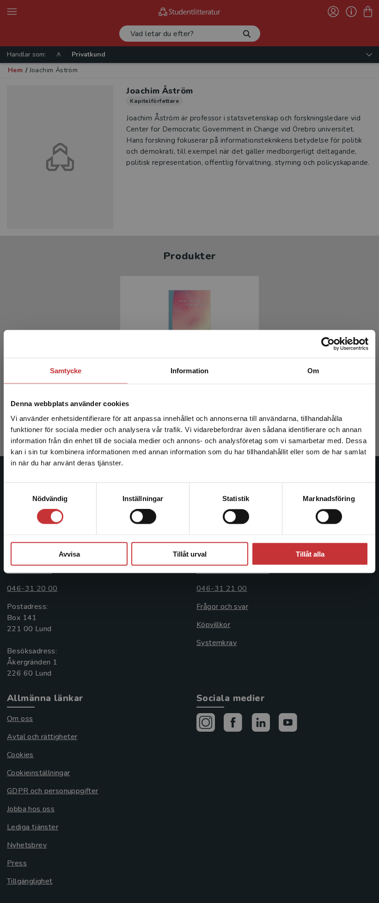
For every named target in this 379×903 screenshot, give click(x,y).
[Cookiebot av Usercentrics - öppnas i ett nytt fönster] (327, 344)
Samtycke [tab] (66, 371)
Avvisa (69, 554)
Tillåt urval (190, 554)
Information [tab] (189, 371)
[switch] (143, 516)
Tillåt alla (310, 554)
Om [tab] (313, 371)
